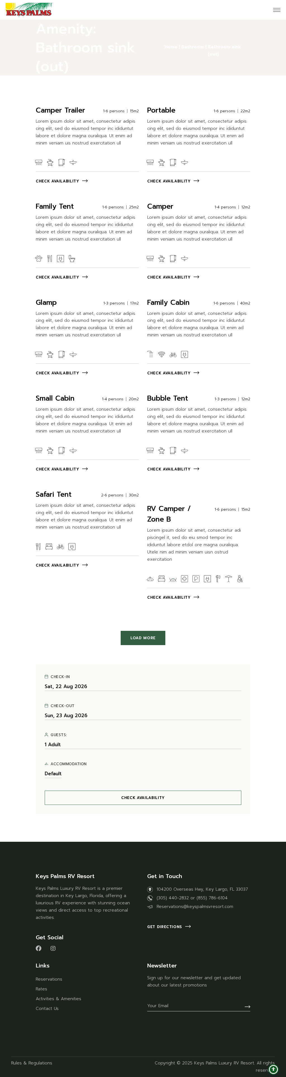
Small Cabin (55, 398)
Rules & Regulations (31, 1063)
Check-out (63, 706)
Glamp (46, 302)
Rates (41, 989)
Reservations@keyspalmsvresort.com (195, 907)
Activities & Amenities (58, 999)
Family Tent (55, 206)
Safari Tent (54, 494)
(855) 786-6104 (212, 898)
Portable (161, 110)
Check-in (60, 676)
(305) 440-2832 (173, 898)
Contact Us (47, 1008)
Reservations (49, 979)
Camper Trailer (60, 110)
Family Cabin (168, 302)
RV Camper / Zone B (169, 514)
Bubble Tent (167, 398)
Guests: (59, 735)
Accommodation (69, 764)
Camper (160, 206)
